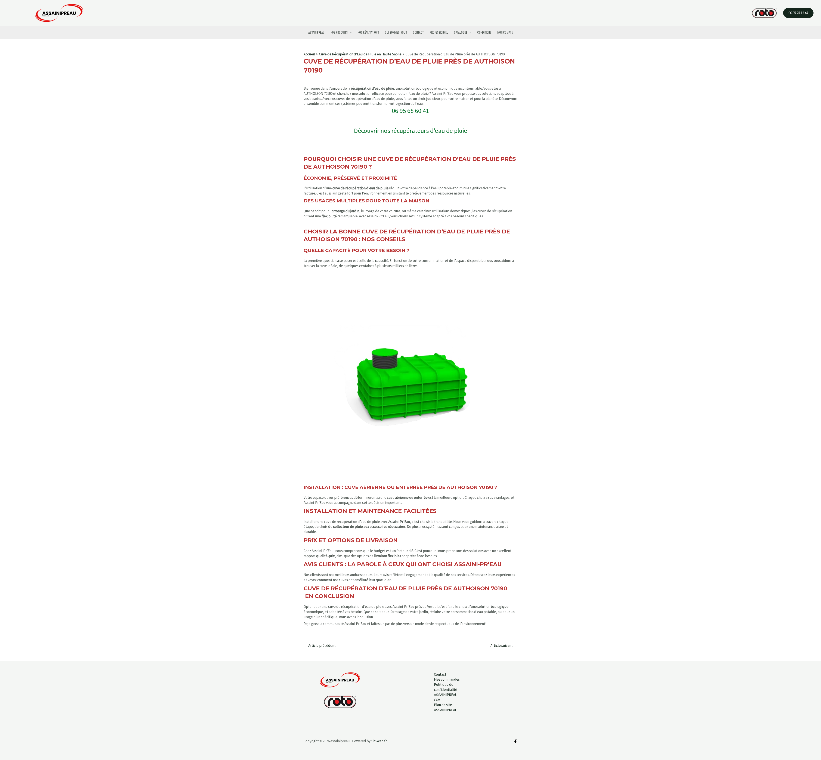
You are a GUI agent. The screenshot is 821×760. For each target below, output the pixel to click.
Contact (418, 32)
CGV (437, 700)
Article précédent (320, 645)
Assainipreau (316, 32)
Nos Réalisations (368, 32)
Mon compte (505, 32)
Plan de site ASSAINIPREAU (446, 707)
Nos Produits (339, 32)
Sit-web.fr (379, 741)
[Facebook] (515, 741)
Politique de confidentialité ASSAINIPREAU (446, 689)
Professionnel (439, 32)
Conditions (484, 32)
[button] (798, 13)
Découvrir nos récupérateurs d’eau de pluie (410, 130)
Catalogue (460, 32)
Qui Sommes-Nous (396, 32)
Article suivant (503, 645)
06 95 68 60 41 (410, 111)
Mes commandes (447, 679)
